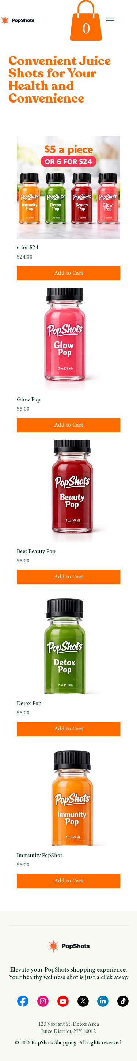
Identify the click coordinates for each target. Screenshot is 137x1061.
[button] (86, 20)
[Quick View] (68, 187)
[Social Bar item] (22, 1001)
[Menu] (110, 20)
